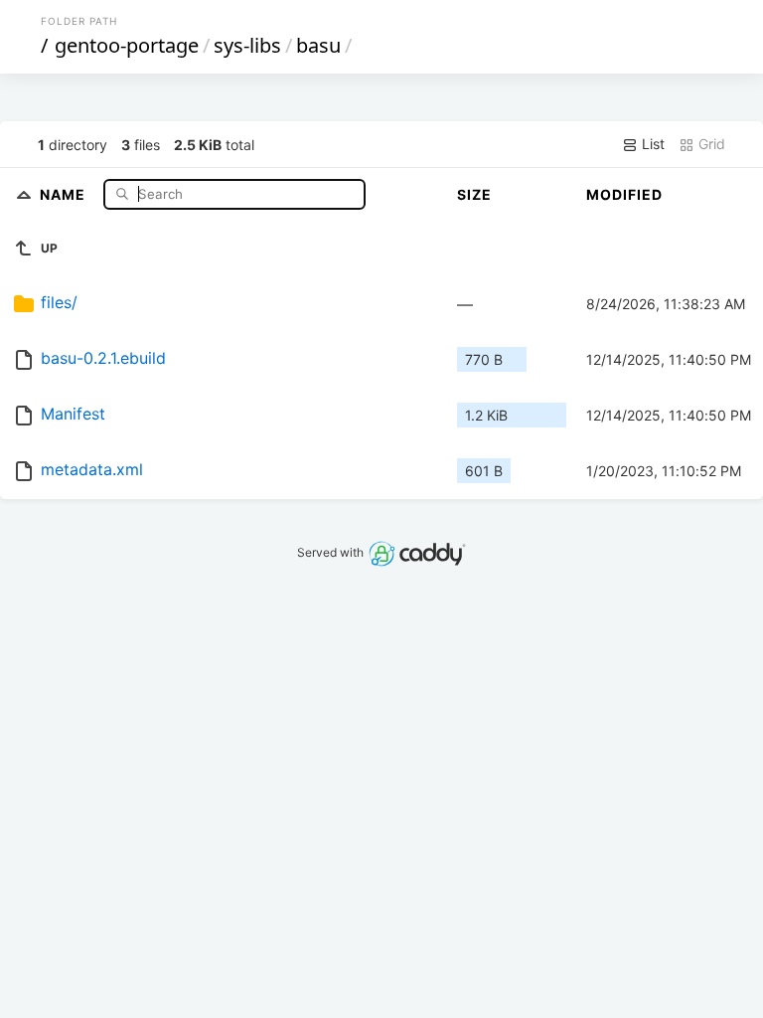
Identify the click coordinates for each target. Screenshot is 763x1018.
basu (318, 45)
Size (474, 194)
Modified (624, 194)
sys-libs (247, 45)
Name (64, 193)
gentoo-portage (127, 45)
